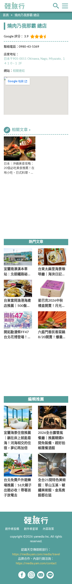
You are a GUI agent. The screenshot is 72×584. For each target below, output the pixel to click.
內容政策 (48, 529)
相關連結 (19, 70)
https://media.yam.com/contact (36, 563)
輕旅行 (14, 6)
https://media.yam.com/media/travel (36, 554)
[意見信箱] (40, 575)
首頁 (6, 15)
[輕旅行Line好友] (50, 575)
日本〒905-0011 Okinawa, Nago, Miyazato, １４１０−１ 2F (34, 61)
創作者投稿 (12, 529)
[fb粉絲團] (22, 575)
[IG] (31, 575)
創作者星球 (31, 529)
